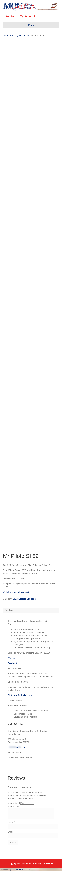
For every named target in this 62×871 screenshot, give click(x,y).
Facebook (12, 663)
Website (11, 658)
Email (11, 832)
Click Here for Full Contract (16, 592)
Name (11, 822)
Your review (14, 806)
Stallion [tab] (9, 610)
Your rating (13, 803)
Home (5, 35)
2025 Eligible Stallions (19, 35)
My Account (27, 16)
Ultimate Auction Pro (21, 869)
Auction (10, 16)
